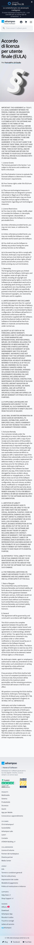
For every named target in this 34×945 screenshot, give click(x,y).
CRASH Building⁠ (7, 842)
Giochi (4, 809)
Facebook (16, 942)
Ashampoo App (7, 914)
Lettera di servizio (8, 924)
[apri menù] (31, 22)
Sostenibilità (6, 828)
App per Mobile (7, 812)
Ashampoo (6, 928)
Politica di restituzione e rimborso (14, 886)
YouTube (28, 942)
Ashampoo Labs (7, 831)
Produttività (6, 802)
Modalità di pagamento (10, 883)
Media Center (6, 861)
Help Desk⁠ (5, 895)
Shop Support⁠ (6, 898)
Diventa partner (7, 857)
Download (5, 910)
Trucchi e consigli (8, 921)
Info (3, 869)
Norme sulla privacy (9, 876)
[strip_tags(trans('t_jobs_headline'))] (23, 783)
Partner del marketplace (10, 854)
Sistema (4, 799)
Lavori (4, 835)
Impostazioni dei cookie (10, 879)
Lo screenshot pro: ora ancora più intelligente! (16, 9)
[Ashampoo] (9, 763)
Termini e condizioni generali (12, 873)
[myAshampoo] (21, 22)
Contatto (5, 838)
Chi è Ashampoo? (8, 824)
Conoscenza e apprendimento (12, 816)
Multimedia (6, 795)
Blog (6, 942)
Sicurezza (5, 805)
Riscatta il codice (7, 917)
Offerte (5, 907)
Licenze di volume (8, 850)
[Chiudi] (32, 2)
